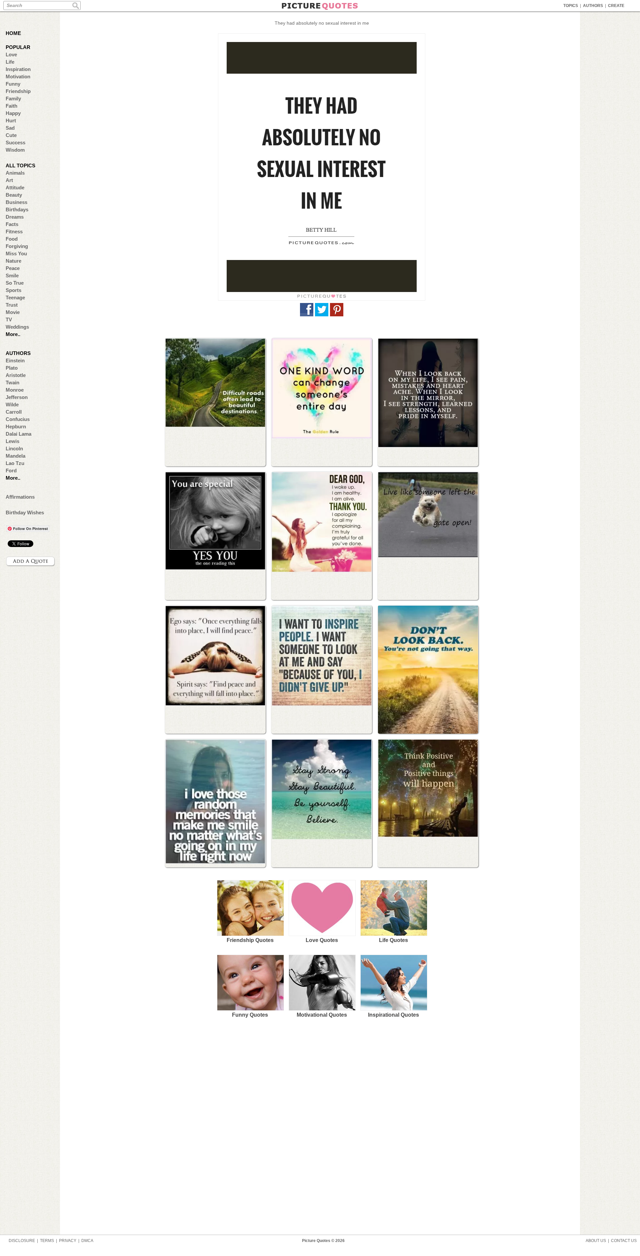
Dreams (15, 217)
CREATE (616, 5)
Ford (11, 470)
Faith (11, 106)
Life (10, 62)
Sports (13, 290)
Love (11, 54)
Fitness (14, 231)
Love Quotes (322, 940)
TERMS (47, 1240)
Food (12, 239)
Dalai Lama (18, 434)
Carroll (14, 412)
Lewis (12, 441)
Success (15, 142)
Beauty (14, 195)
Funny (13, 84)
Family (13, 98)
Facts (12, 224)
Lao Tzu (15, 463)
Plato (12, 368)
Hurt (11, 120)
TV (9, 319)
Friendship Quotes (250, 940)
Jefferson (17, 397)
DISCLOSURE (22, 1240)
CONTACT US (624, 1240)
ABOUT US (596, 1240)
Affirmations (20, 497)
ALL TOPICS (20, 165)
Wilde (12, 404)
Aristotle (16, 375)
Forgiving (17, 246)
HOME (13, 33)
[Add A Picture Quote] (31, 561)
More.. (13, 334)
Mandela (15, 456)
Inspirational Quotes (393, 1015)
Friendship (18, 91)
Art (9, 180)
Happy (13, 113)
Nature (13, 261)
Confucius (18, 419)
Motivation (18, 76)
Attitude (15, 187)
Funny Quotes (250, 1015)
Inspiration (18, 69)
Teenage (15, 297)
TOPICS (570, 5)
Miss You (16, 253)
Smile (12, 275)
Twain (12, 382)
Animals (15, 173)
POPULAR (18, 47)
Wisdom (15, 150)
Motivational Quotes (322, 1015)
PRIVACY (67, 1240)
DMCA (87, 1240)
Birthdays (17, 209)
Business (16, 202)
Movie (13, 312)
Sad (10, 128)
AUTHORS (593, 5)
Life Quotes (393, 940)
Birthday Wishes (25, 512)
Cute (11, 135)
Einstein (15, 360)
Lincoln (14, 448)
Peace (13, 268)
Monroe (15, 390)
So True (15, 283)
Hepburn (16, 426)
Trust (12, 305)
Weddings (17, 327)
